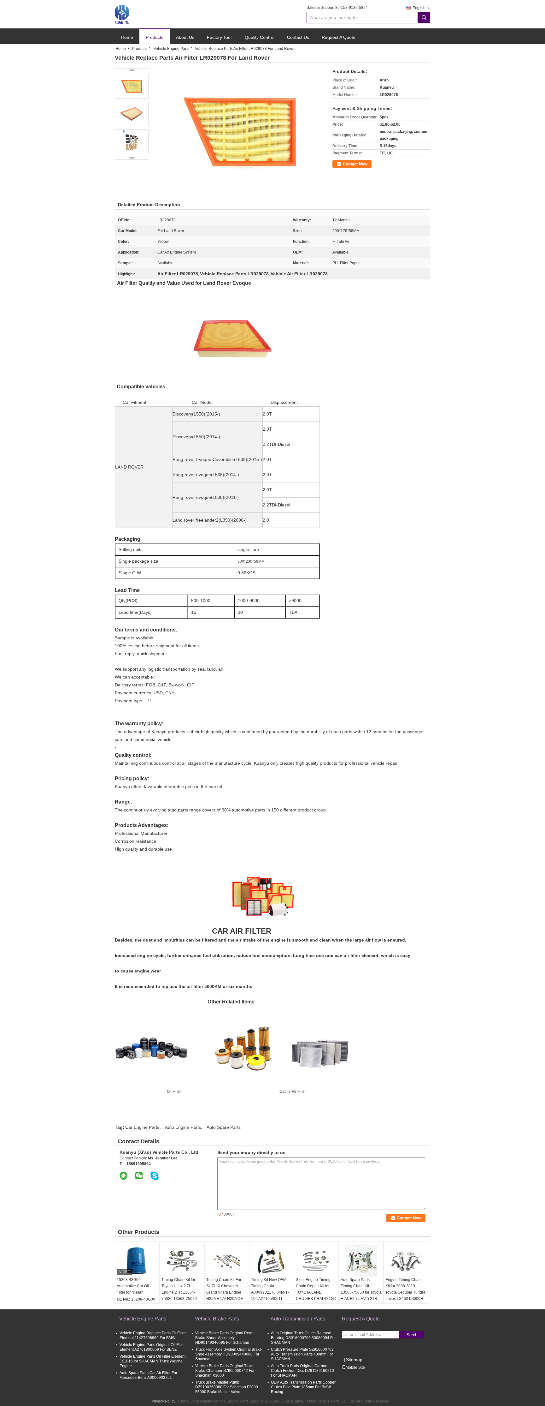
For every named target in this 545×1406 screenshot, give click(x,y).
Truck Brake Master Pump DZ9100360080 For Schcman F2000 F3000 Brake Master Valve (226, 1387)
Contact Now (355, 164)
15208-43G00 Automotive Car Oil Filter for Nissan (133, 1286)
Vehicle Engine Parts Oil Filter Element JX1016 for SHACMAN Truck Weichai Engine (152, 1361)
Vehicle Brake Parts (217, 1318)
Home (127, 37)
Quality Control (259, 37)
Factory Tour (219, 37)
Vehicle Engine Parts (171, 48)
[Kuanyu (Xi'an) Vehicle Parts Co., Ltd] (122, 14)
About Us (185, 37)
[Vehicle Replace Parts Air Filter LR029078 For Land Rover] (132, 86)
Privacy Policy (163, 1401)
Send (411, 1334)
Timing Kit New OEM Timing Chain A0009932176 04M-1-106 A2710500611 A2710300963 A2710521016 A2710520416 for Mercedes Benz (270, 1301)
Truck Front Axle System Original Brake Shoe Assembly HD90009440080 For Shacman (228, 1354)
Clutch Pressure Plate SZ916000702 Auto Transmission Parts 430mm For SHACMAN (302, 1354)
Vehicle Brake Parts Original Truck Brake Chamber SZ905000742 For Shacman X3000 (225, 1371)
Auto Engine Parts (183, 1127)
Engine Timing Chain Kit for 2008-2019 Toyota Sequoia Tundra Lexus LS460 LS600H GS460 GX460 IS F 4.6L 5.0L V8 (405, 1295)
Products (154, 37)
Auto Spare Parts (224, 1127)
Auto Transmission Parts (298, 1318)
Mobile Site (355, 1367)
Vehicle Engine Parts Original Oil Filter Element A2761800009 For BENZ (152, 1347)
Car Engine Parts (142, 1127)
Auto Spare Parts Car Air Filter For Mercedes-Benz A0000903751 (148, 1375)
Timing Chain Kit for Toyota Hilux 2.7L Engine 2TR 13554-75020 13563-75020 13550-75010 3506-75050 (179, 1295)
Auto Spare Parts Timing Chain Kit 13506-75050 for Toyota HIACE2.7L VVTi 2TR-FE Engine (361, 1292)
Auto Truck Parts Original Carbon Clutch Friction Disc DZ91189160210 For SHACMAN (302, 1371)
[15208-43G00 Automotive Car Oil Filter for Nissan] (137, 1261)
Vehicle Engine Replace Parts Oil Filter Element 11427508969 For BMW (153, 1335)
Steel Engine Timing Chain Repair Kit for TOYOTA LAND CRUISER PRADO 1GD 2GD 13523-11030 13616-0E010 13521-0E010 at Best (316, 1298)
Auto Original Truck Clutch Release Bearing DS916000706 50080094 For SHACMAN (303, 1338)
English (419, 8)
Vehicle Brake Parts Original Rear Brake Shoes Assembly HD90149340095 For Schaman (224, 1338)
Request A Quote (338, 37)
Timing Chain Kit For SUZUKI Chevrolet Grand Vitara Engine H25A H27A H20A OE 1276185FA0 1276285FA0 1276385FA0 (224, 1298)
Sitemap (354, 1359)
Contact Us (298, 37)
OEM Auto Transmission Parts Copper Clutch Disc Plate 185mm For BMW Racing (303, 1387)
